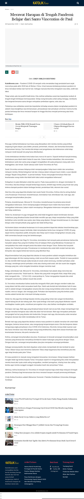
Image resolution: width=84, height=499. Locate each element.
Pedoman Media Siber (71, 471)
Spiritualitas (29, 24)
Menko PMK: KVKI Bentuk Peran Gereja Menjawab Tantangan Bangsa (27, 126)
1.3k (17, 419)
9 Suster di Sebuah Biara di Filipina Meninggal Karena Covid (64, 126)
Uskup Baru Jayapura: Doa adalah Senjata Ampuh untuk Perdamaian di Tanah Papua (46, 433)
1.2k (17, 427)
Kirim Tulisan (67, 469)
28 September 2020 (11, 24)
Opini (12, 9)
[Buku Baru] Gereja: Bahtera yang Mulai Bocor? (32, 417)
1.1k (56, 131)
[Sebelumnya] (40, 137)
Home (7, 9)
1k (17, 131)
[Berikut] (43, 137)
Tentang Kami (68, 466)
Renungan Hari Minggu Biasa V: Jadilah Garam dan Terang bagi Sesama (41, 425)
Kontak (65, 477)
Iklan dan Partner (69, 474)
